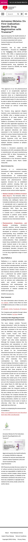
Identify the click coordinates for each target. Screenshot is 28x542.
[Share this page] (26, 13)
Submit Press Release (8, 536)
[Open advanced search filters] (21, 14)
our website (4, 302)
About (7, 533)
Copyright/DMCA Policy (9, 539)
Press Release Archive (16, 533)
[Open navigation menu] (2, 13)
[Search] (18, 14)
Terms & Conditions (20, 536)
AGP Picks (4, 2)
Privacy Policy (22, 539)
